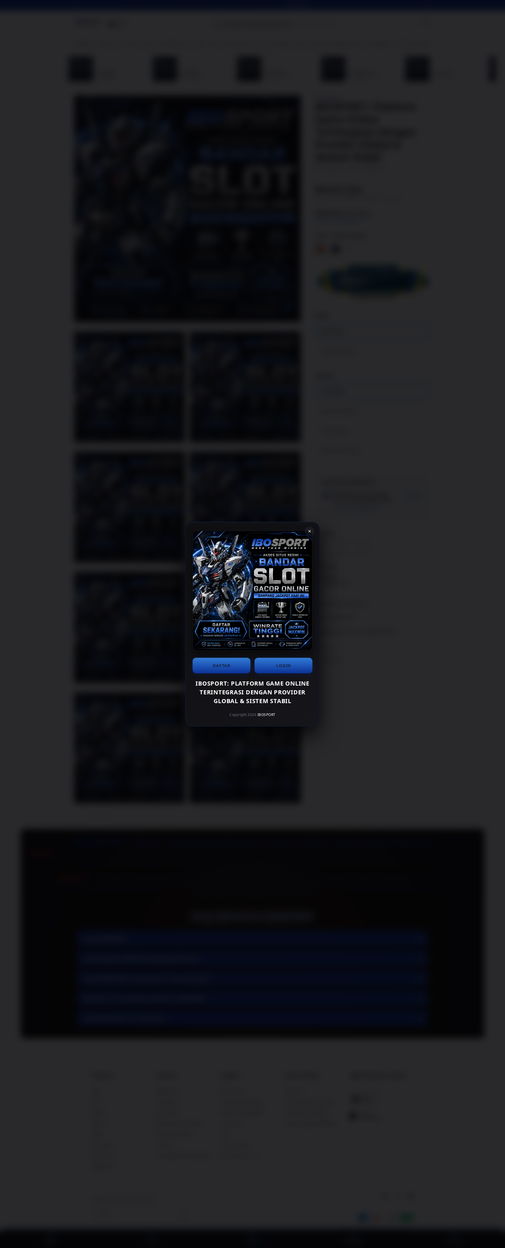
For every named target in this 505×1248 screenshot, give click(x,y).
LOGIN (283, 665)
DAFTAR (221, 665)
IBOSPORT (266, 714)
